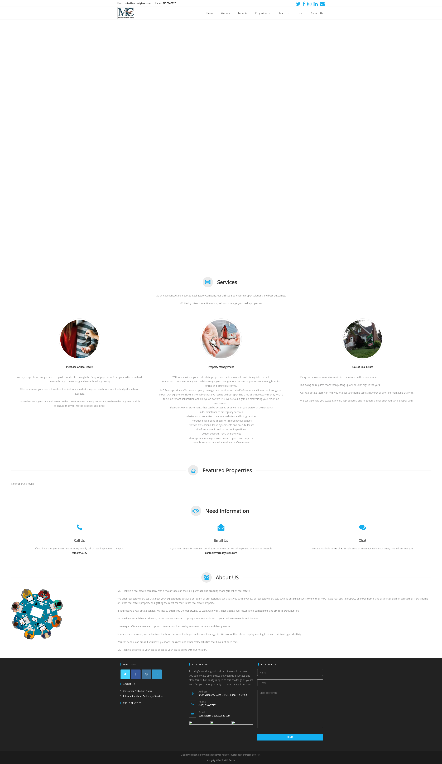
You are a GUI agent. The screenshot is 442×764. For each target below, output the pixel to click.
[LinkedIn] (316, 4)
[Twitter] (298, 4)
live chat (338, 548)
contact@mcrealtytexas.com (214, 715)
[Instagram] (309, 4)
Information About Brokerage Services (143, 696)
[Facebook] (303, 4)
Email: (134, 3)
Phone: (165, 3)
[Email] (322, 4)
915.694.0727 (79, 553)
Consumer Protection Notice (137, 690)
